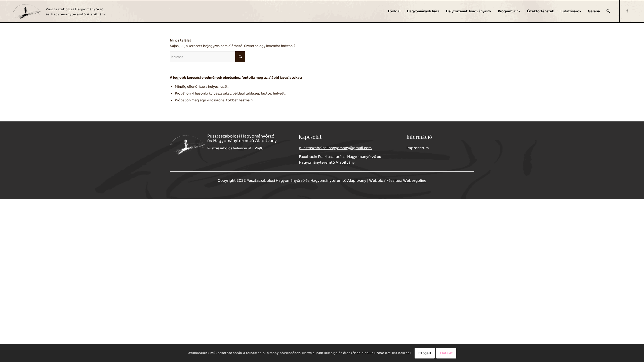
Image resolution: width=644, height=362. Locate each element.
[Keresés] (608, 11)
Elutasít (446, 353)
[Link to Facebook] (627, 11)
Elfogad (424, 353)
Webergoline (414, 180)
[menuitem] (394, 11)
